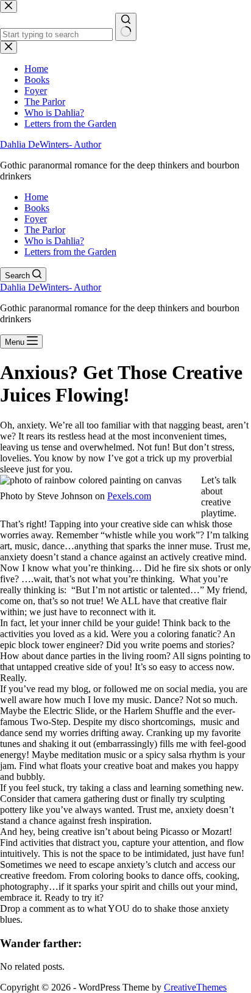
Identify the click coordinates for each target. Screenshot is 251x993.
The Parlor (44, 230)
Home (36, 197)
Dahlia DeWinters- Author (50, 144)
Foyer (35, 219)
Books (36, 208)
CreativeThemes (195, 987)
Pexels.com (129, 496)
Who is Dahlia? (54, 241)
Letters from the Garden (70, 252)
